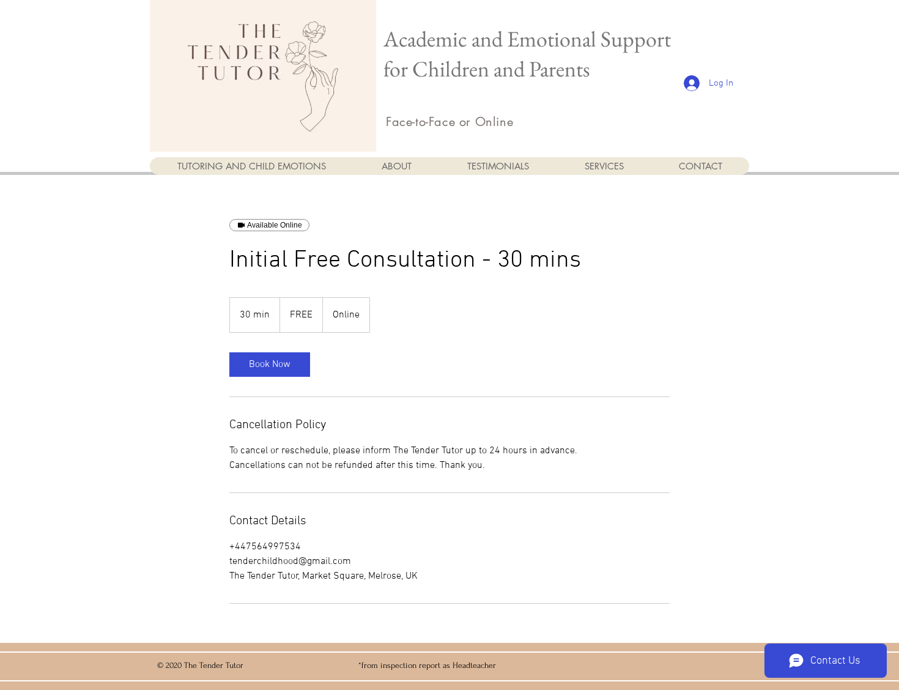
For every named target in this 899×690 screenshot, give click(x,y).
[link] (269, 364)
